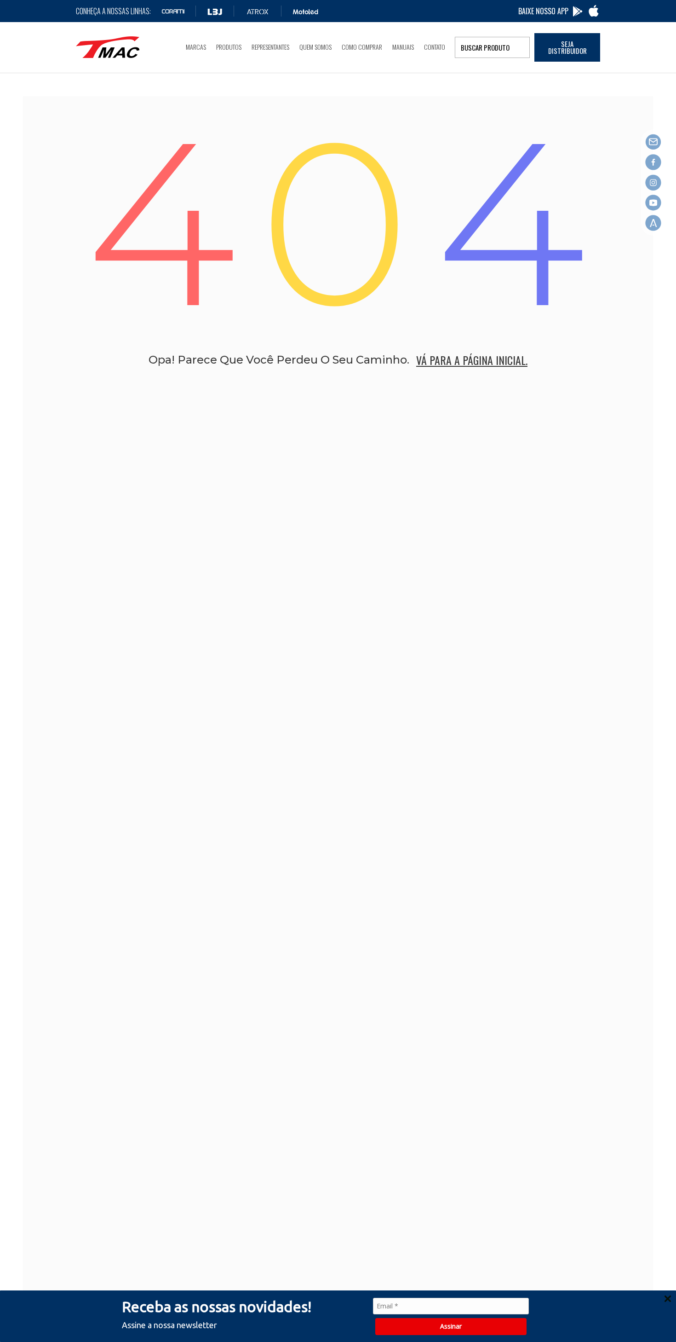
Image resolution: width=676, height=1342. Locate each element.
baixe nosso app (543, 11)
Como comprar (362, 47)
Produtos (228, 47)
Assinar (451, 1326)
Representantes (270, 47)
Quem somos (315, 47)
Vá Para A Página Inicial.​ (471, 360)
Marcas (196, 47)
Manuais (403, 47)
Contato (434, 47)
